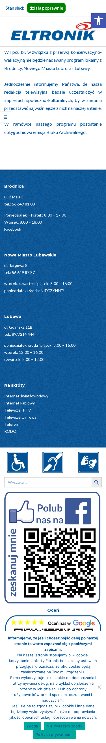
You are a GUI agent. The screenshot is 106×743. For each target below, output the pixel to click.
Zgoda (32, 726)
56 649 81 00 (23, 204)
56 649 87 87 (23, 272)
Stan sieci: (34, 7)
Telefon (11, 424)
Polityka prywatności (54, 734)
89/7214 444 (23, 334)
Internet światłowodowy (26, 395)
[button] (98, 20)
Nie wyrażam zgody (64, 726)
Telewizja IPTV (17, 410)
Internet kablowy (19, 403)
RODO (10, 431)
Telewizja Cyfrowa (20, 417)
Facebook (12, 229)
